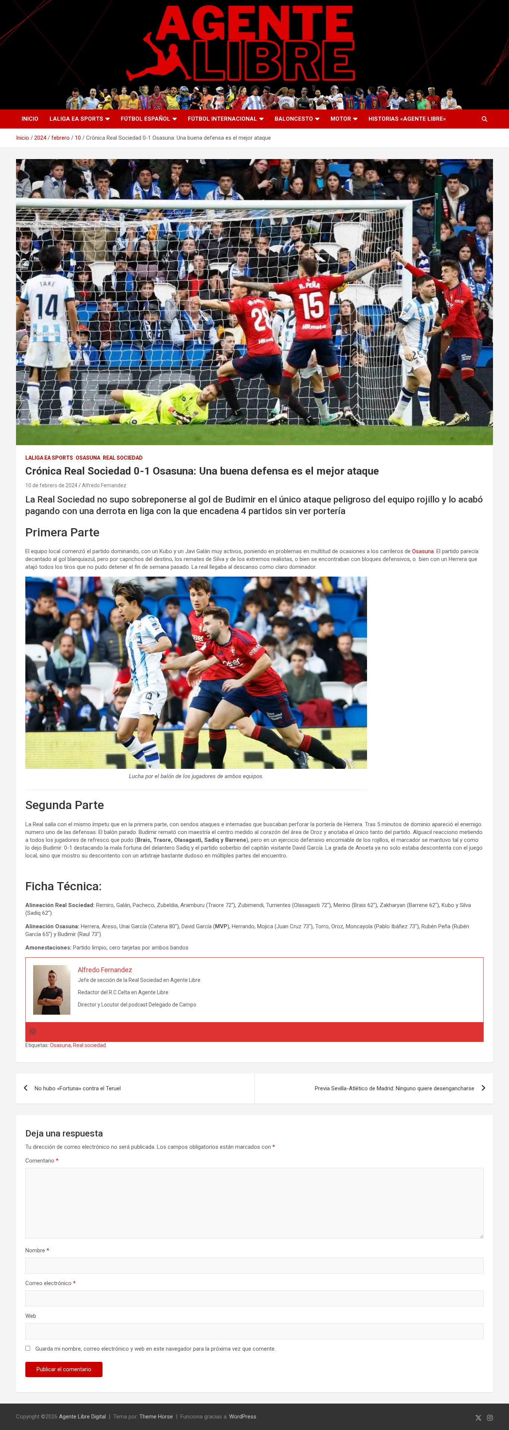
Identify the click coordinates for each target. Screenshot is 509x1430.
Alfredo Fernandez (104, 485)
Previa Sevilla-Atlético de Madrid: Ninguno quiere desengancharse (394, 1088)
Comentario (42, 1160)
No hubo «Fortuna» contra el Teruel (78, 1088)
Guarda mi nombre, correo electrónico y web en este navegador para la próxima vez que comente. (155, 1348)
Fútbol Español (145, 118)
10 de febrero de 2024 (51, 485)
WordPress (242, 1416)
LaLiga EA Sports (76, 118)
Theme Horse (156, 1416)
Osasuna (88, 458)
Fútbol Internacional (222, 118)
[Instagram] (32, 1032)
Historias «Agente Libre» (407, 118)
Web (30, 1316)
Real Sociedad (123, 458)
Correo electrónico (50, 1283)
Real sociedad (89, 1045)
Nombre (37, 1250)
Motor (341, 118)
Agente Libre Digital (82, 1416)
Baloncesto (294, 118)
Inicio (30, 118)
